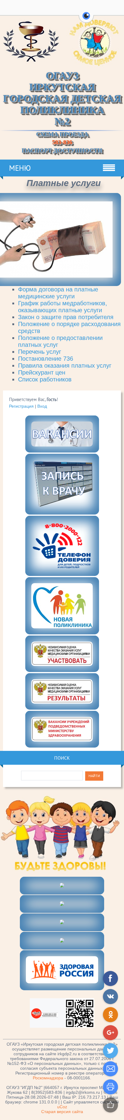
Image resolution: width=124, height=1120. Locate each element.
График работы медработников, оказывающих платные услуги (62, 306)
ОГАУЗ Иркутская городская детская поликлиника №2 (62, 98)
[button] (86, 19)
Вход (42, 406)
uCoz (62, 1106)
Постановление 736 (45, 358)
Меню (20, 168)
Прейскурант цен (41, 372)
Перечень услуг (39, 351)
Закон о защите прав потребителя (65, 317)
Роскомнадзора (48, 1077)
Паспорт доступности (62, 150)
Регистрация (21, 406)
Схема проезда (62, 134)
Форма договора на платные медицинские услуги (58, 293)
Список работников (45, 379)
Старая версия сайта (62, 1111)
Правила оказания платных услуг (64, 365)
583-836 (62, 142)
